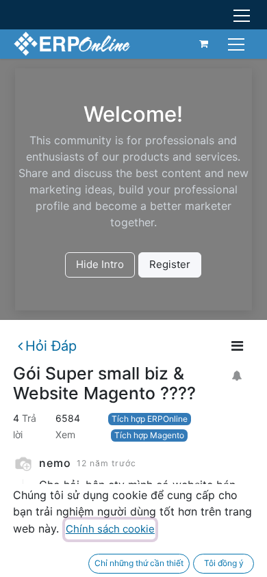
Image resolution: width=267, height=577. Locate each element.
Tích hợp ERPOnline (150, 419)
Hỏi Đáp (51, 346)
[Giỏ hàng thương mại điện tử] (204, 43)
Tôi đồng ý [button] (224, 563)
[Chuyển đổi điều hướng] (238, 43)
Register (169, 264)
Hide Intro (100, 264)
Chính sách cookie (110, 528)
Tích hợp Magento (149, 435)
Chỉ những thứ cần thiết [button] (138, 563)
